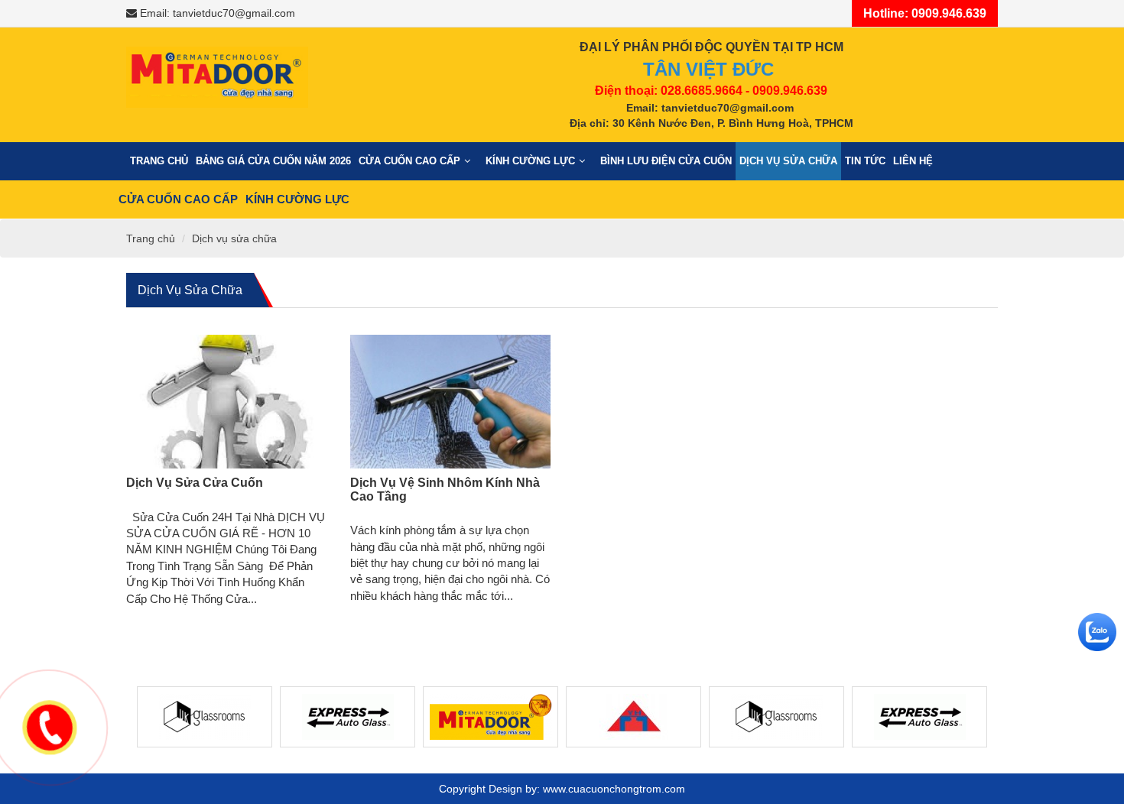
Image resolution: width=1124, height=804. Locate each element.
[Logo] (217, 72)
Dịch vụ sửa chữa (788, 161)
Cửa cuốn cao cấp (409, 161)
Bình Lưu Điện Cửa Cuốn (666, 161)
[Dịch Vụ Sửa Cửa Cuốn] (226, 401)
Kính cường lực (530, 161)
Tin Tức (865, 161)
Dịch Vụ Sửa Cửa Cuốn (194, 482)
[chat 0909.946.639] (1097, 632)
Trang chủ (159, 161)
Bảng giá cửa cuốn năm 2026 (273, 161)
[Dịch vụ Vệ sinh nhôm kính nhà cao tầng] (450, 401)
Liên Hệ (913, 161)
